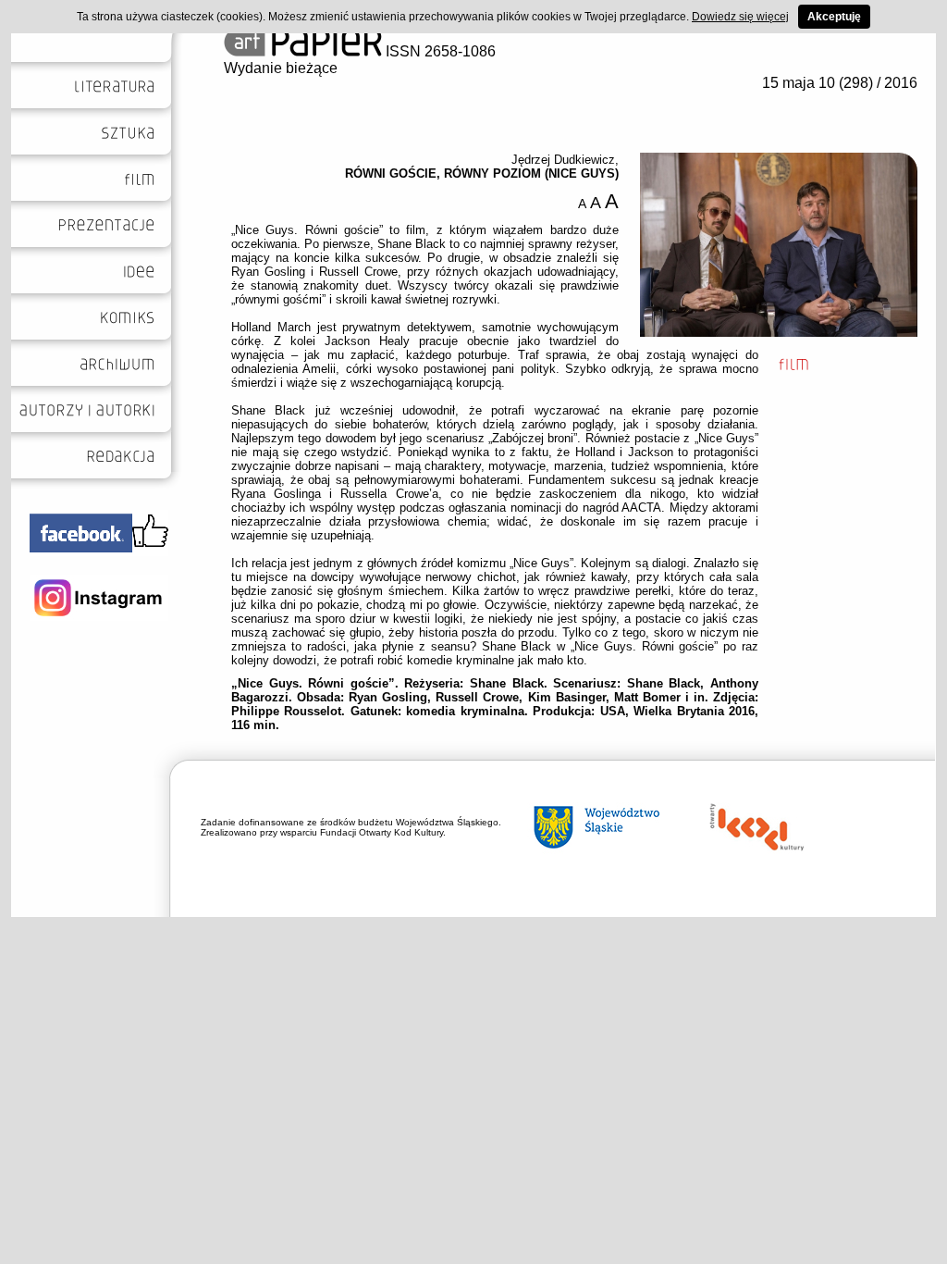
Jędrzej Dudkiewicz (563, 160)
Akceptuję (834, 16)
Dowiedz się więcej (740, 16)
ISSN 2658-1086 (439, 51)
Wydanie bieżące (281, 68)
